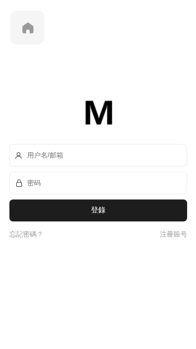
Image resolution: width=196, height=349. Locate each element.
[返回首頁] (27, 27)
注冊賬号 (172, 234)
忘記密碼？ (26, 234)
